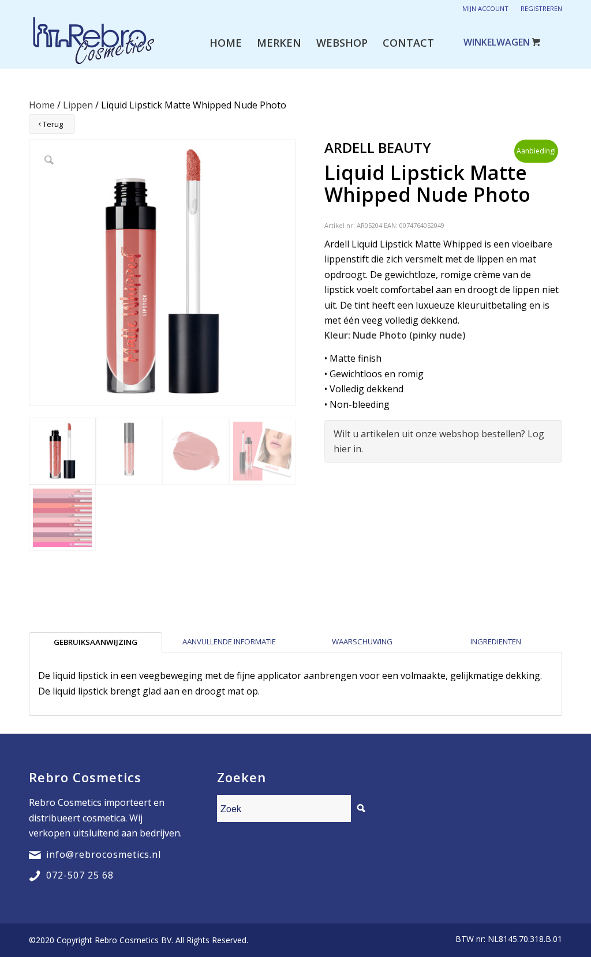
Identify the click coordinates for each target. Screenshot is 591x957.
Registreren (541, 8)
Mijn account (485, 8)
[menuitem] (225, 43)
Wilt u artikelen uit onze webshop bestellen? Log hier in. (439, 441)
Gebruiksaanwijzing (95, 642)
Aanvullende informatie (229, 641)
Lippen (78, 105)
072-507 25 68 (80, 875)
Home (42, 105)
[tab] (95, 642)
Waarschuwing (362, 641)
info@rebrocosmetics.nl (103, 854)
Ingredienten (495, 641)
